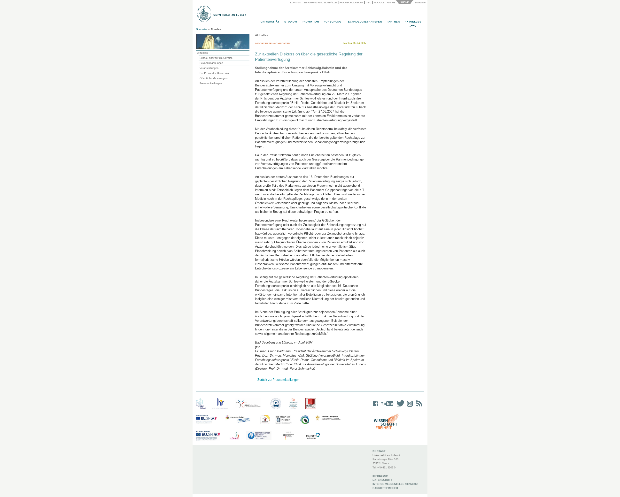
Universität (270, 21)
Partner (393, 21)
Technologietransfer (364, 21)
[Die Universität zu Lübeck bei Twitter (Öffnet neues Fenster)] (399, 406)
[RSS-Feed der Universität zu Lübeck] (418, 406)
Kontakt (296, 2)
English (420, 2)
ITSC (368, 2)
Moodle (379, 2)
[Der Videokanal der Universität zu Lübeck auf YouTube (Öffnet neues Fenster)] (386, 406)
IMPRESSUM (380, 475)
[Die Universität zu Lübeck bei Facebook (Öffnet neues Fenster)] (375, 406)
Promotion (310, 21)
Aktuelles (413, 21)
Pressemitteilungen (211, 83)
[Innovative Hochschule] (312, 436)
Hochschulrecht (351, 2)
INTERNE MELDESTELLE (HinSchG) (395, 483)
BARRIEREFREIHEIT (385, 488)
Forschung (332, 21)
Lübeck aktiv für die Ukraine (216, 57)
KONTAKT (379, 451)
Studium (290, 21)
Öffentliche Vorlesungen (213, 78)
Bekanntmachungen (211, 62)
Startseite (201, 29)
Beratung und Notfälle (320, 2)
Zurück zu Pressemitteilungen (278, 380)
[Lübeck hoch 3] (234, 436)
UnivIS (391, 2)
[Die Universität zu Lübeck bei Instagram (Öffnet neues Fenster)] (409, 406)
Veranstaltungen (209, 68)
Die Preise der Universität (215, 73)
